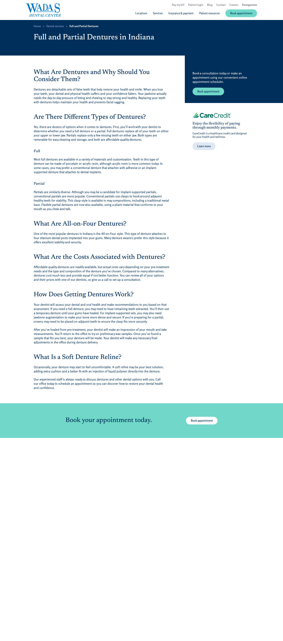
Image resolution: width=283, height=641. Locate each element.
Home (37, 26)
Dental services (55, 26)
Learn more (204, 146)
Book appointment (208, 91)
